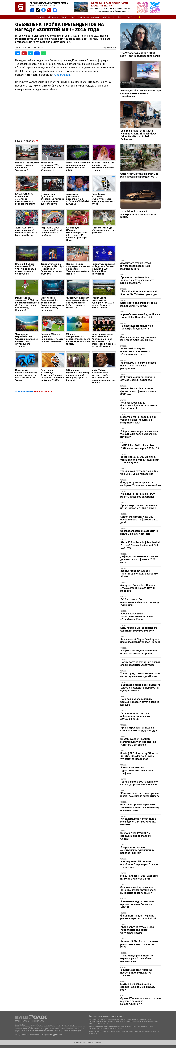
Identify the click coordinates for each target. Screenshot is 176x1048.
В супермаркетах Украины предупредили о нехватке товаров (136, 972)
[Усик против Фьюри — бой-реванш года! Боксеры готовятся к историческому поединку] (53, 287)
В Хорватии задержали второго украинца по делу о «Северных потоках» (139, 434)
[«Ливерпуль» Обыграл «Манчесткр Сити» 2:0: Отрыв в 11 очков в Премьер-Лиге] (78, 217)
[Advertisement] (65, 114)
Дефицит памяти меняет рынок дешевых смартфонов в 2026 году (139, 559)
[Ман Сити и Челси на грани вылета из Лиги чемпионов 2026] (78, 152)
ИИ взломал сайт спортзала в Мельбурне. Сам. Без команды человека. (138, 821)
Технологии (83, 17)
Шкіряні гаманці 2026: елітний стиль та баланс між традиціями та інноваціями (139, 459)
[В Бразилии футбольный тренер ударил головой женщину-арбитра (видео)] (78, 360)
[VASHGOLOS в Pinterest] (49, 10)
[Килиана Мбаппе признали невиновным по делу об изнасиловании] (53, 323)
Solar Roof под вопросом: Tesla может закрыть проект (138, 304)
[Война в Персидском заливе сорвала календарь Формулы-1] (27, 152)
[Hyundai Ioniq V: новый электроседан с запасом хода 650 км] (140, 195)
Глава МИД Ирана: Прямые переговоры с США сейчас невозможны (136, 958)
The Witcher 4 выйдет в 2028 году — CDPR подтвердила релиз (140, 54)
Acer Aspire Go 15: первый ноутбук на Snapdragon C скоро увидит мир (139, 864)
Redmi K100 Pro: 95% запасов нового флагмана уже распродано (138, 365)
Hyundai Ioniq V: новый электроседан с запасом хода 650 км (138, 214)
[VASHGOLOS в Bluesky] (55, 10)
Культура (106, 17)
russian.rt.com (62, 75)
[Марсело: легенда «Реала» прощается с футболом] (104, 217)
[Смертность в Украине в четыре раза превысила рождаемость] (140, 158)
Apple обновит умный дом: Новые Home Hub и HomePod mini (140, 316)
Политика (40, 17)
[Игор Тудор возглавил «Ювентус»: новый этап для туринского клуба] (104, 183)
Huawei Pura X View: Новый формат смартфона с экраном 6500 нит (138, 391)
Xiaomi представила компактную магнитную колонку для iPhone (140, 675)
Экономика (53, 17)
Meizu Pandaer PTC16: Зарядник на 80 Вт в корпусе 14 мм (139, 877)
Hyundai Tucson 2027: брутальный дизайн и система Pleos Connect (138, 405)
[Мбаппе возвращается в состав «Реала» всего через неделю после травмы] (78, 323)
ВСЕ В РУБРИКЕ (35, 391)
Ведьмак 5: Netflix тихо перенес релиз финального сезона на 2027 (139, 944)
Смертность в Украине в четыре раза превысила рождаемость (139, 175)
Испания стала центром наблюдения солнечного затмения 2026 (135, 716)
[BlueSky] (17, 53)
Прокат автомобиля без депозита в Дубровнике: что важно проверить (137, 280)
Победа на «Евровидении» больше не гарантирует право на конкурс (139, 702)
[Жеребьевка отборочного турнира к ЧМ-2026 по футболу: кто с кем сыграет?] (104, 287)
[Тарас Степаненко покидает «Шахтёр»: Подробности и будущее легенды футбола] (53, 253)
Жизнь (120, 17)
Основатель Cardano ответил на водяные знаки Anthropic (139, 532)
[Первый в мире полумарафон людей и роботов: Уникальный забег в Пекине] (78, 253)
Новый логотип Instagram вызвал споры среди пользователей (140, 663)
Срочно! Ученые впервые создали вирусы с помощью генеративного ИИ (140, 1001)
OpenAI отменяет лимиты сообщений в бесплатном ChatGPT (135, 835)
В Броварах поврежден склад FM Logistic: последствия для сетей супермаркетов (140, 687)
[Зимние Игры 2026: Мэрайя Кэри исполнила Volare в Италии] (104, 152)
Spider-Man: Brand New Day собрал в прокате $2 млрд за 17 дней (139, 519)
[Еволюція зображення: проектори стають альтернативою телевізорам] (140, 75)
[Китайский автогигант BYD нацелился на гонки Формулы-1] (53, 152)
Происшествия (68, 17)
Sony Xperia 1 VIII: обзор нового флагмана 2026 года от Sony (138, 629)
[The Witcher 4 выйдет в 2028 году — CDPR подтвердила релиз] (140, 37)
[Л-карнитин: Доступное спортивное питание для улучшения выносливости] (53, 183)
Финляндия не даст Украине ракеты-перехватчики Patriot (138, 917)
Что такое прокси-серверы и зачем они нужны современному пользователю (139, 807)
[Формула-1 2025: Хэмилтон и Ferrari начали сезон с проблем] (53, 217)
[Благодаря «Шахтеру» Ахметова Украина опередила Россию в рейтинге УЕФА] (53, 360)
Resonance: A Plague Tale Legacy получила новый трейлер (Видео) (140, 640)
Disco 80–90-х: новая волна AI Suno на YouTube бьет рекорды (138, 293)
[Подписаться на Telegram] (155, 7)
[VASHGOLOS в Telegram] (43, 10)
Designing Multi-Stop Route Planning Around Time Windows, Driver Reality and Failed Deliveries (138, 135)
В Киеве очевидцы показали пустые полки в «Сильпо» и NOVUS (137, 904)
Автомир (95, 17)
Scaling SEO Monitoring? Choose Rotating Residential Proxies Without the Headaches (139, 756)
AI (113, 17)
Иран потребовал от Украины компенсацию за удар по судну (139, 729)
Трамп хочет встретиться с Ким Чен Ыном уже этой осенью (139, 472)
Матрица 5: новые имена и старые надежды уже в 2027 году (137, 986)
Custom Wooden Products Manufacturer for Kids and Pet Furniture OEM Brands (138, 741)
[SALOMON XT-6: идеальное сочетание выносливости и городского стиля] (27, 183)
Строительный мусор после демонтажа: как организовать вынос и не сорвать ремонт (138, 890)
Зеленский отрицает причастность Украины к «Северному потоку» (135, 351)
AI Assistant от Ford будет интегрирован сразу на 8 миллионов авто (135, 266)
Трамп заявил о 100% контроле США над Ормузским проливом (139, 783)
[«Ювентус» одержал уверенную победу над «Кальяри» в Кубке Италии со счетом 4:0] (78, 287)
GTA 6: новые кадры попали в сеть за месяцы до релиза (137, 378)
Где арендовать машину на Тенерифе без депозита (136, 327)
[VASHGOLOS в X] (38, 10)
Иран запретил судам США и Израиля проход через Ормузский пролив (137, 929)
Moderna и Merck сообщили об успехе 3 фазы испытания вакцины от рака (138, 419)
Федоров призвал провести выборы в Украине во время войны (140, 484)
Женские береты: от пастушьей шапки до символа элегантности (139, 794)
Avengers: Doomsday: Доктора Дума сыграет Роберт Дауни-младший (138, 588)
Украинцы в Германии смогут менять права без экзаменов (137, 495)
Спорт (129, 17)
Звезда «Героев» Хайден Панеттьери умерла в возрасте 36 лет (139, 573)
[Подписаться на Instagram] (143, 7)
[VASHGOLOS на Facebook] (32, 10)
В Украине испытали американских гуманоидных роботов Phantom (137, 850)
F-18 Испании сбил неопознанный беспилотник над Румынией (139, 602)
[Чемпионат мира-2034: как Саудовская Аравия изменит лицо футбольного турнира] (27, 323)
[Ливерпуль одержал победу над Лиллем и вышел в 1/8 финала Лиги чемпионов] (104, 253)
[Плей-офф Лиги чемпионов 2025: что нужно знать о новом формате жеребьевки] (27, 253)
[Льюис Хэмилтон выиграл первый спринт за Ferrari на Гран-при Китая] (27, 217)
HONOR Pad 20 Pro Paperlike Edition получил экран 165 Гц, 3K (139, 447)
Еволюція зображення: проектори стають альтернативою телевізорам (140, 93)
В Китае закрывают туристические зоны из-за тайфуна (136, 770)
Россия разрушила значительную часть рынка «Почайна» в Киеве (136, 616)
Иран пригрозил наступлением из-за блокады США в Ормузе (138, 507)
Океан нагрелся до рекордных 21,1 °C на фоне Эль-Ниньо (138, 338)
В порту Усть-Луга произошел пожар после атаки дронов (138, 652)
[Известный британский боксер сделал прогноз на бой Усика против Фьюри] (27, 360)
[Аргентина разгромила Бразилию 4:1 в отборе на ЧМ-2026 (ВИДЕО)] (78, 183)
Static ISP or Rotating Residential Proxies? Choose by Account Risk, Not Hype (140, 545)
